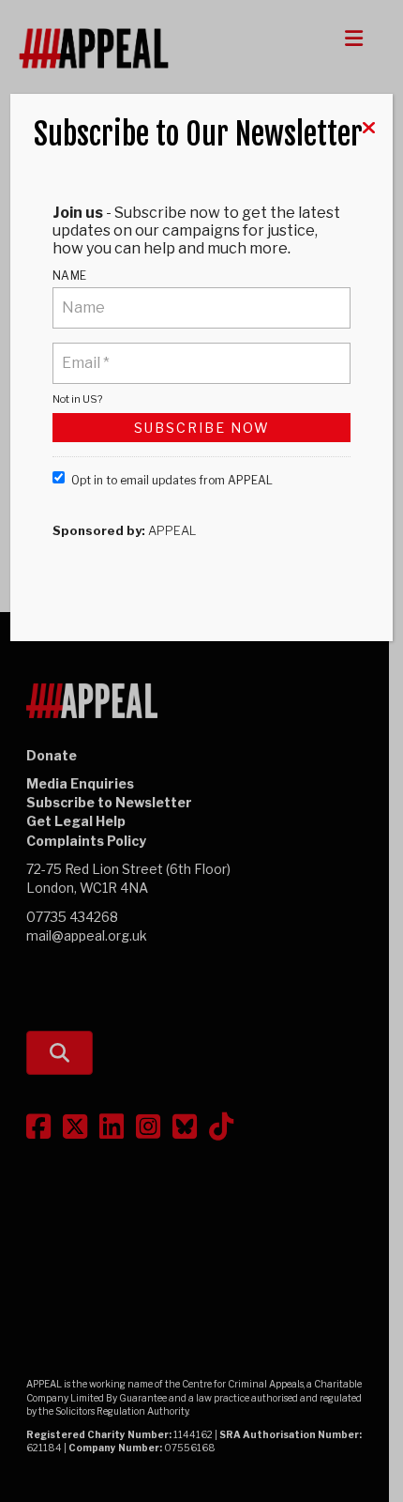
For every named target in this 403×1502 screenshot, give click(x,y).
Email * (85, 352)
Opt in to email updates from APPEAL (172, 480)
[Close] (368, 127)
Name (69, 275)
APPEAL (172, 530)
